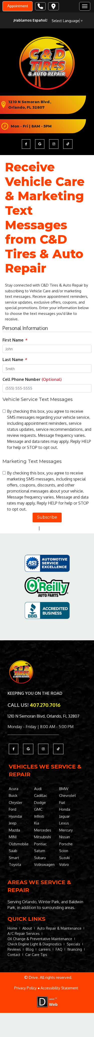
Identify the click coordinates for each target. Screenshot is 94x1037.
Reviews (14, 949)
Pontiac (40, 844)
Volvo (64, 864)
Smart (14, 857)
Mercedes (42, 830)
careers (45, 949)
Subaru (40, 857)
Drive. (34, 977)
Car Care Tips (36, 954)
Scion (63, 850)
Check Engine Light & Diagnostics (35, 944)
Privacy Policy (25, 527)
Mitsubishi (42, 837)
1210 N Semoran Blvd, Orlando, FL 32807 (43, 716)
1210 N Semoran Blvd (29, 102)
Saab (13, 850)
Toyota (15, 864)
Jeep (13, 823)
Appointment (17, 6)
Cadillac (40, 795)
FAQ (59, 949)
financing (74, 949)
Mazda (14, 830)
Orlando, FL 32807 (26, 107)
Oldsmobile (19, 844)
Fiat (62, 802)
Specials (73, 944)
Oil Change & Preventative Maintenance (40, 939)
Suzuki (64, 857)
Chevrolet (67, 795)
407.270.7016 (45, 705)
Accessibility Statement (59, 988)
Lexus (64, 823)
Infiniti (39, 816)
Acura (13, 788)
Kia (36, 823)
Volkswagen (44, 864)
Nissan (64, 837)
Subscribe (47, 517)
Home (12, 928)
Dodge (40, 802)
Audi (38, 788)
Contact (14, 954)
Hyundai (15, 816)
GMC (38, 809)
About (27, 928)
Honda (64, 809)
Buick (13, 795)
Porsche (66, 844)
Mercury (66, 830)
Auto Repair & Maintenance (59, 928)
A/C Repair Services (24, 933)
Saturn (39, 850)
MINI (13, 837)
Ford (12, 809)
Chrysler (15, 802)
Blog (30, 949)
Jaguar (64, 816)
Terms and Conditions (61, 527)
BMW (63, 788)
